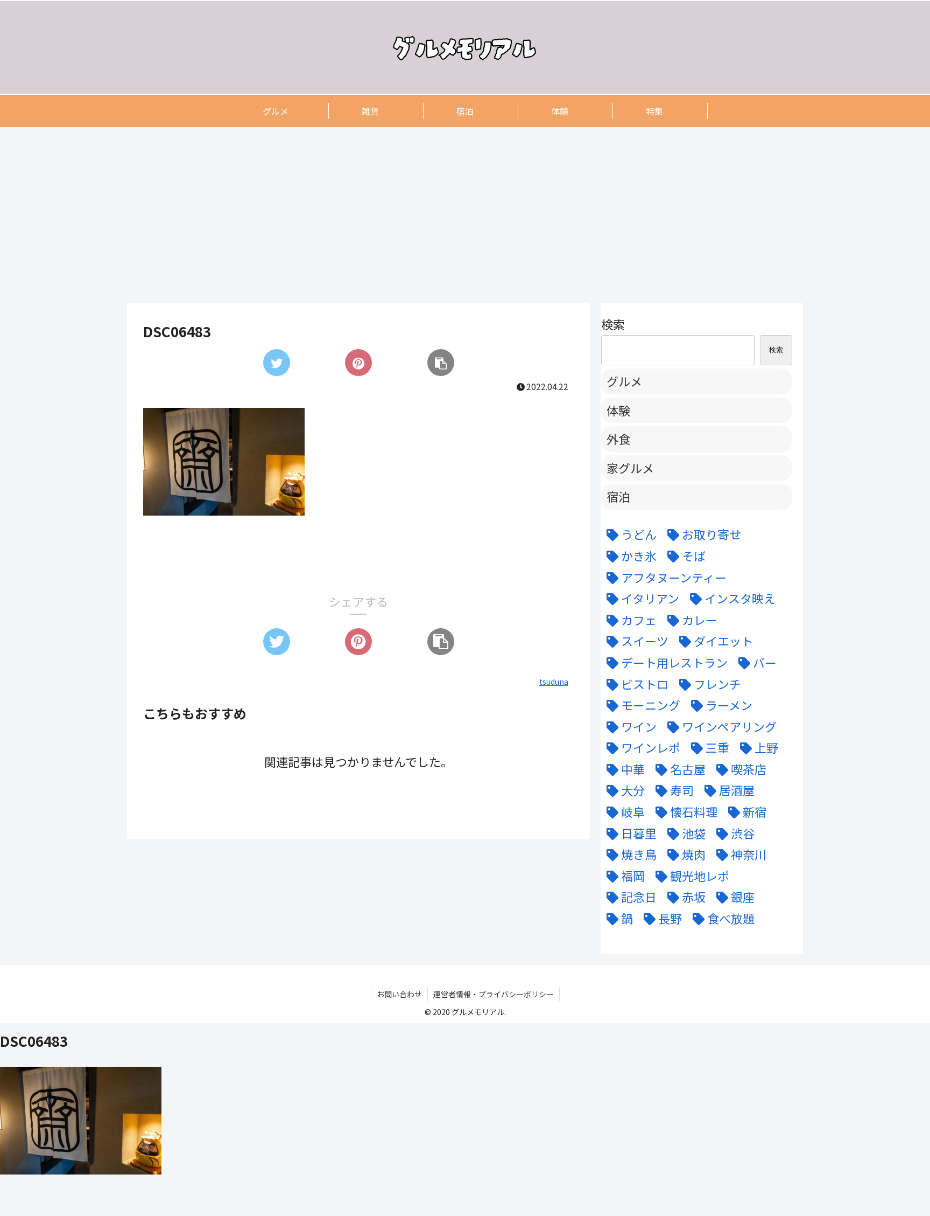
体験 (618, 410)
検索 (613, 323)
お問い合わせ (399, 994)
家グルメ (630, 467)
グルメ (624, 381)
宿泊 (618, 496)
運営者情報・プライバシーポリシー (493, 994)
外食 (618, 438)
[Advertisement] (450, 214)
